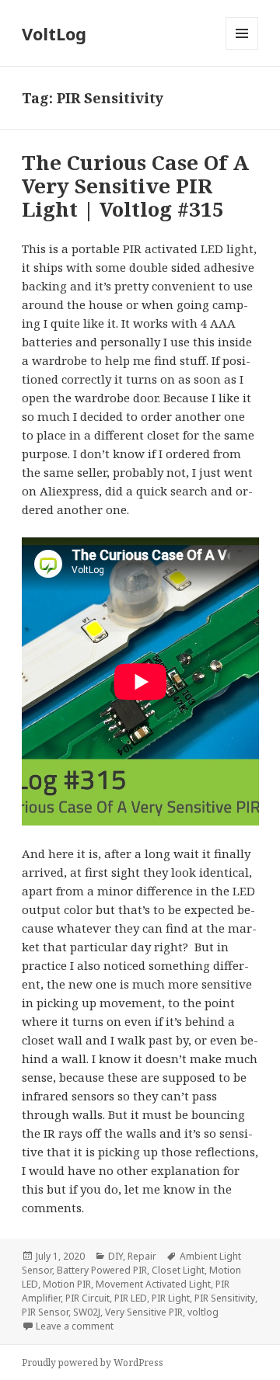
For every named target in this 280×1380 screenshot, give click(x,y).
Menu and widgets (242, 49)
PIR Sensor (45, 1312)
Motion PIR (67, 1284)
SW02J (86, 1312)
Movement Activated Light (153, 1284)
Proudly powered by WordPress (92, 1362)
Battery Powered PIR (102, 1270)
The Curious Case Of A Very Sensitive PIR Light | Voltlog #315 (135, 185)
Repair (142, 1256)
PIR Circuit (87, 1298)
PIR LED (130, 1298)
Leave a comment (75, 1326)
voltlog (203, 1312)
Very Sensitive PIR (144, 1312)
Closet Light (178, 1270)
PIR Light (171, 1298)
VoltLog (54, 33)
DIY (115, 1256)
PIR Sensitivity (224, 1298)
